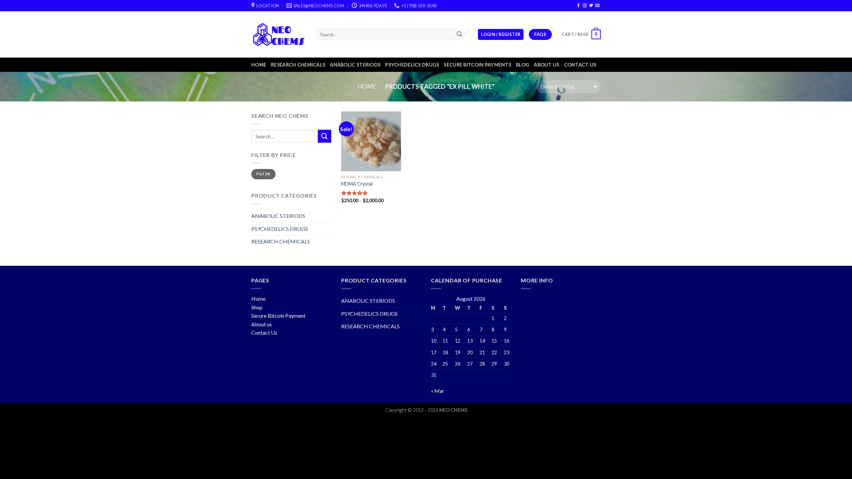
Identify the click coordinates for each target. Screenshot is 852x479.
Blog (522, 65)
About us (546, 65)
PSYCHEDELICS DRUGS (412, 65)
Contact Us (264, 332)
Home (258, 65)
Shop (257, 307)
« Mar (437, 391)
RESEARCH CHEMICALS (298, 65)
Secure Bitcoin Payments (477, 65)
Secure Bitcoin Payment (278, 315)
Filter (263, 173)
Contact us (580, 65)
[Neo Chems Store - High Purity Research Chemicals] (279, 34)
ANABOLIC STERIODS (355, 65)
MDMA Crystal (356, 184)
